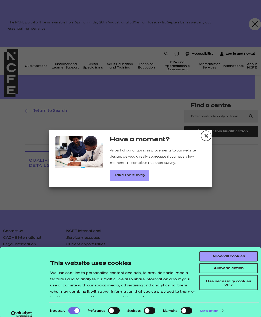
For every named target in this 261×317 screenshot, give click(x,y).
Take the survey (129, 175)
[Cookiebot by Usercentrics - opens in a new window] (21, 314)
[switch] (114, 310)
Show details (209, 310)
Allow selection (229, 268)
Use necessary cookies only (228, 283)
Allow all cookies (228, 256)
